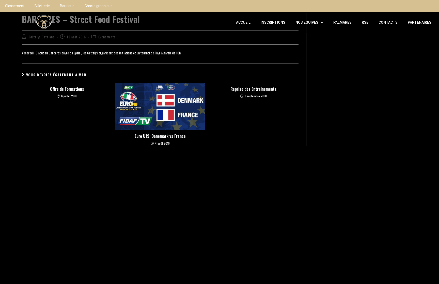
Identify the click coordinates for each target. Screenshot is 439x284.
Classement (14, 6)
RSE (365, 22)
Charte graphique (99, 6)
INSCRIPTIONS (273, 22)
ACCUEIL (243, 22)
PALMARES (342, 22)
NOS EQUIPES (306, 22)
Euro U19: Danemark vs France (160, 136)
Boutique (67, 6)
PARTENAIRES (419, 22)
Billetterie (42, 6)
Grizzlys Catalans (41, 36)
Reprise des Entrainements (253, 89)
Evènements (107, 36)
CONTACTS (388, 22)
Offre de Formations (67, 89)
